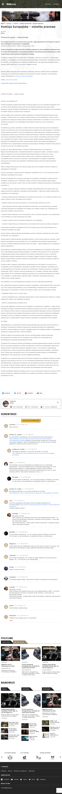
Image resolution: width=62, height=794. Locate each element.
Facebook (6, 779)
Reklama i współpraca (20, 771)
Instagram (42, 779)
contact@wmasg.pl (6, 788)
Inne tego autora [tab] (19, 642)
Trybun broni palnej (11, 79)
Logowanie (56, 4)
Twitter (25, 779)
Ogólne (16, 23)
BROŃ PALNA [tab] (26, 689)
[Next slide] (60, 757)
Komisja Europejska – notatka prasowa (31, 23)
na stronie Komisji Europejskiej (23, 76)
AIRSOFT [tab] (4, 689)
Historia (10, 771)
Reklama (4, 10)
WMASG (3, 23)
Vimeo (33, 779)
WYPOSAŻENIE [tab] (46, 689)
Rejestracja (48, 4)
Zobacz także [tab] (6, 642)
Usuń (11, 620)
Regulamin (32, 771)
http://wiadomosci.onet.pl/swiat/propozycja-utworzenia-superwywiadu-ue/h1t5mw (33, 493)
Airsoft (9, 23)
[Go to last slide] (2, 757)
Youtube (16, 779)
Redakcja (3, 771)
